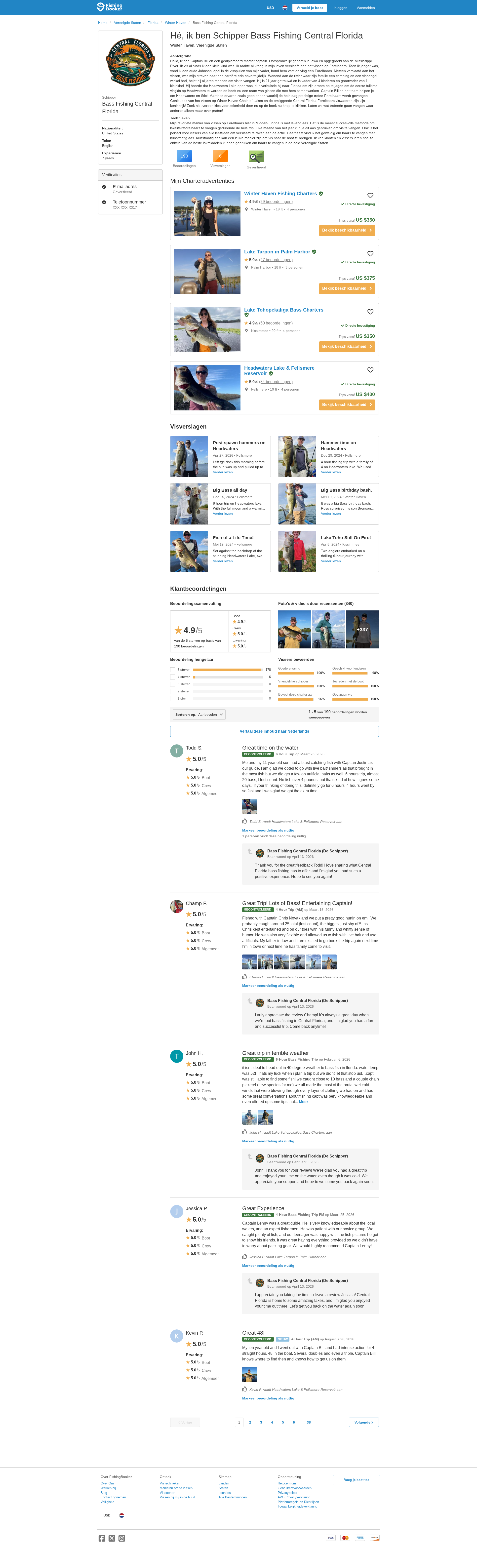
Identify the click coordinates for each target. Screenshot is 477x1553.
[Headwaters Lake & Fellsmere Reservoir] (207, 387)
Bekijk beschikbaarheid (345, 230)
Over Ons (108, 1483)
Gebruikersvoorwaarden (295, 1488)
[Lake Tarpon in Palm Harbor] (207, 271)
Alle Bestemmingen (233, 1497)
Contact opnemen (113, 1497)
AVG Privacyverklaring (294, 1497)
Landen (224, 1483)
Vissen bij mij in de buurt (177, 1497)
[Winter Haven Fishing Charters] (207, 213)
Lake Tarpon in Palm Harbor (278, 251)
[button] (320, 194)
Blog (104, 1493)
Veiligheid (107, 1502)
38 (309, 1422)
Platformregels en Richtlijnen (298, 1502)
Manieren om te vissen (176, 1488)
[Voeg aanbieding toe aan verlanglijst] (370, 195)
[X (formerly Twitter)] (112, 1540)
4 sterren (184, 677)
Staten (223, 1488)
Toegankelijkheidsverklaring (297, 1506)
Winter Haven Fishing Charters (281, 193)
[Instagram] (121, 1540)
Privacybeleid (287, 1493)
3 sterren (184, 684)
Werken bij (108, 1488)
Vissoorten (167, 1493)
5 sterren (184, 670)
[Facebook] (102, 1540)
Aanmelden (366, 8)
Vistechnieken (170, 1483)
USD (270, 8)
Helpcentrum (287, 1483)
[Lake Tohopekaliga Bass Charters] (207, 329)
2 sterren (184, 691)
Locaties (225, 1493)
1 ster (182, 698)
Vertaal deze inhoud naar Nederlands (274, 731)
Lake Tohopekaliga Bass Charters (283, 310)
